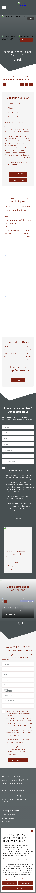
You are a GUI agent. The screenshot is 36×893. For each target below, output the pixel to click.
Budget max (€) (9, 695)
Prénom (6, 427)
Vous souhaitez (7, 454)
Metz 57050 (24, 77)
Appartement (13, 77)
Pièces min (7, 706)
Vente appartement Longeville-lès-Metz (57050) (16, 791)
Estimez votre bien (8, 815)
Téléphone (7, 444)
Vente (5, 77)
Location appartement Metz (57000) (15, 780)
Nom (5, 433)
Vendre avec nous (8, 818)
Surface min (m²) (10, 701)
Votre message (9, 461)
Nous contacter (7, 825)
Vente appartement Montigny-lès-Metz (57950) (16, 800)
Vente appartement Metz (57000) (14, 796)
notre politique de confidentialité (13, 879)
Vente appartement (9, 787)
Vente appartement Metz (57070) (14, 783)
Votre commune (9, 450)
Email (5, 438)
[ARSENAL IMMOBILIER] (26, 7)
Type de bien (7, 684)
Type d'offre (7, 678)
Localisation (7, 689)
